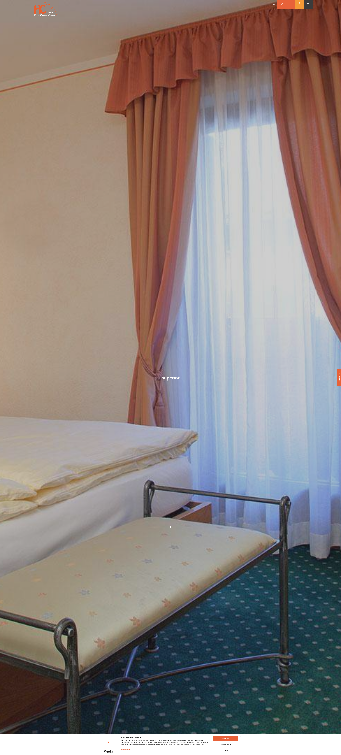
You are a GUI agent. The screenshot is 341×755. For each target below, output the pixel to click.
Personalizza (225, 744)
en (274, 4)
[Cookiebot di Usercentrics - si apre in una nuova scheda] (109, 751)
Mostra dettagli (125, 749)
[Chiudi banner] (241, 736)
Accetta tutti (225, 738)
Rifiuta (226, 750)
